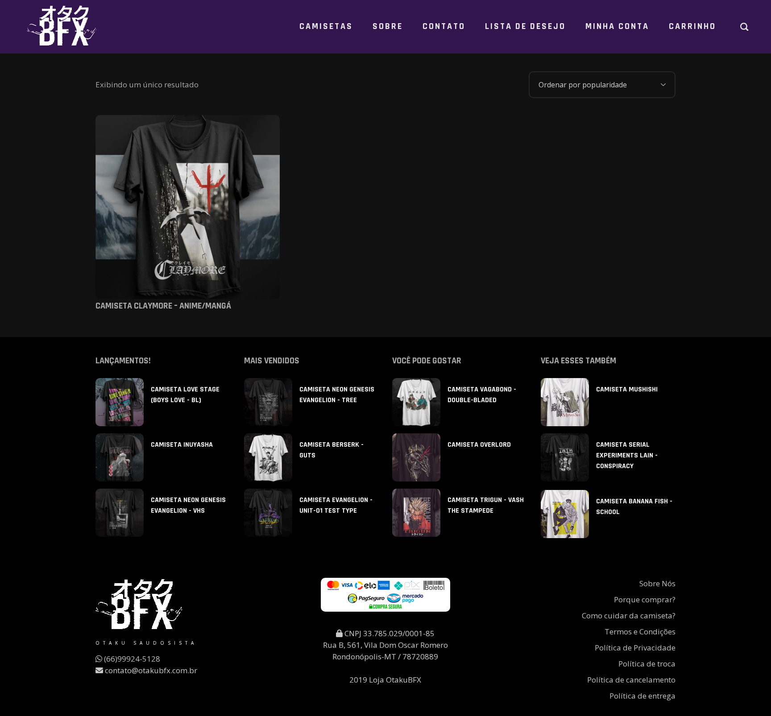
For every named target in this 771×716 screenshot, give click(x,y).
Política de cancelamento (631, 680)
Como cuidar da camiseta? (629, 615)
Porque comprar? (645, 599)
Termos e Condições (640, 631)
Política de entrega (642, 696)
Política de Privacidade (635, 647)
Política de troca (647, 663)
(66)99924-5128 (131, 659)
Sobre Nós (657, 583)
